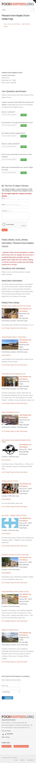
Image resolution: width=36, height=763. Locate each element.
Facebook (5, 734)
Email (3, 355)
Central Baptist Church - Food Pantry (14, 337)
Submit (4, 230)
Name (6, 198)
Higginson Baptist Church (10, 630)
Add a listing (5, 737)
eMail (11, 204)
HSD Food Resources (21, 746)
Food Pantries (18, 5)
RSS (3, 734)
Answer (24, 115)
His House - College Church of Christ (14, 515)
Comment (7, 210)
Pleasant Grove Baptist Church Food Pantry (16, 306)
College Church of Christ (10, 481)
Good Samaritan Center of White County (15, 591)
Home (5, 24)
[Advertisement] (18, 48)
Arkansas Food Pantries (14, 24)
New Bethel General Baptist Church (13, 374)
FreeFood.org (6, 746)
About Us (22, 760)
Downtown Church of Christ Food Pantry (15, 555)
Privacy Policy (6, 731)
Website (8, 355)
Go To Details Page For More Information (14, 328)
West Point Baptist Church (10, 412)
